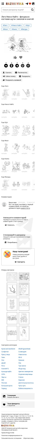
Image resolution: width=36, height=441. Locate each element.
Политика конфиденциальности (11, 435)
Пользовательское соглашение (11, 438)
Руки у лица (5, 354)
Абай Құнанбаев (24, 349)
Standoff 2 (5, 369)
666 (2, 380)
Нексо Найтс (9, 104)
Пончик (4, 383)
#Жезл (5, 29)
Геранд (4, 388)
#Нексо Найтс (16, 25)
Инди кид (22, 369)
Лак (19, 363)
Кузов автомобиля (8, 349)
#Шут (28, 25)
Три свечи (22, 366)
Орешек (21, 360)
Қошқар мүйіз (6, 371)
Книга (7, 159)
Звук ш (3, 377)
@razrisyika (21, 202)
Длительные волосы (26, 383)
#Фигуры (24, 29)
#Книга (14, 29)
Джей (3, 363)
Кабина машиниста (25, 388)
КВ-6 (20, 357)
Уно (2, 360)
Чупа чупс (22, 386)
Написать (10, 225)
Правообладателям (7, 433)
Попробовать (12, 242)
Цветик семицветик (25, 371)
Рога (3, 366)
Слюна (20, 377)
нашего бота (25, 208)
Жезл (6, 141)
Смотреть (21, 262)
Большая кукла (6, 386)
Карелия (21, 380)
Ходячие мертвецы (25, 374)
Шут (6, 122)
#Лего (5, 25)
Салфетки (4, 352)
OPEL (3, 374)
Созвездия (22, 352)
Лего (6, 86)
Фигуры (7, 177)
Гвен (3, 357)
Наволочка (22, 354)
